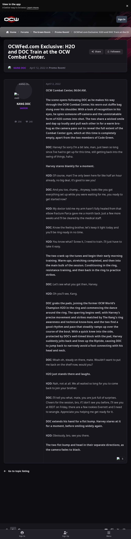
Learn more (6, 6)
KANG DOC (24, 104)
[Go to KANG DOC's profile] (10, 68)
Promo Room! (57, 67)
